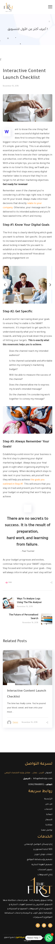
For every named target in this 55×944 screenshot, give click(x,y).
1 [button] (26, 735)
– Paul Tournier (28, 551)
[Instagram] (50, 925)
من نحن (48, 804)
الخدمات (48, 809)
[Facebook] (38, 925)
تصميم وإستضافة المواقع (39, 860)
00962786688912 (36, 785)
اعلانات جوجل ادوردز (43, 854)
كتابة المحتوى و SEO (42, 849)
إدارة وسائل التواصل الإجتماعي (38, 844)
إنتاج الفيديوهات (44, 875)
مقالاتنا (48, 825)
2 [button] (29, 735)
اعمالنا (49, 814)
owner (15, 723)
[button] (49, 938)
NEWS (7, 64)
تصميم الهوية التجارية (41, 865)
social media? (36, 258)
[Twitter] (44, 925)
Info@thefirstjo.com (42, 779)
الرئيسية (48, 799)
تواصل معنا (46, 830)
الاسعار (48, 820)
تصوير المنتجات (45, 870)
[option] (27, 285)
